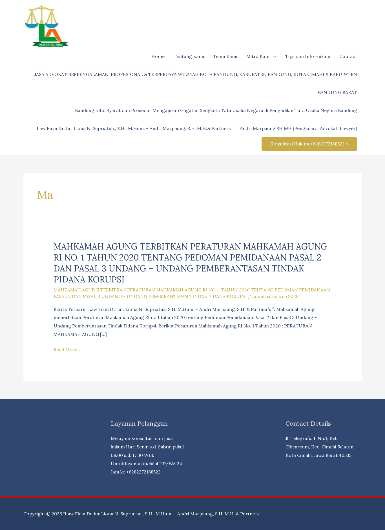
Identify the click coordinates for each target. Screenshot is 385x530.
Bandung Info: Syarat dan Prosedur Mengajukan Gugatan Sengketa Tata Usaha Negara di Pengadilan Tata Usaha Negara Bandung (216, 110)
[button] (309, 144)
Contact (348, 56)
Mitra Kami (258, 56)
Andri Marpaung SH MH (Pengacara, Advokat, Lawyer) (298, 128)
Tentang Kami (189, 56)
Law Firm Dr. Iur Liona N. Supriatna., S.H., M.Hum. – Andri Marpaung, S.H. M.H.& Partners (134, 128)
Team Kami (225, 56)
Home (158, 56)
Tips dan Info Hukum (307, 56)
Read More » (67, 350)
